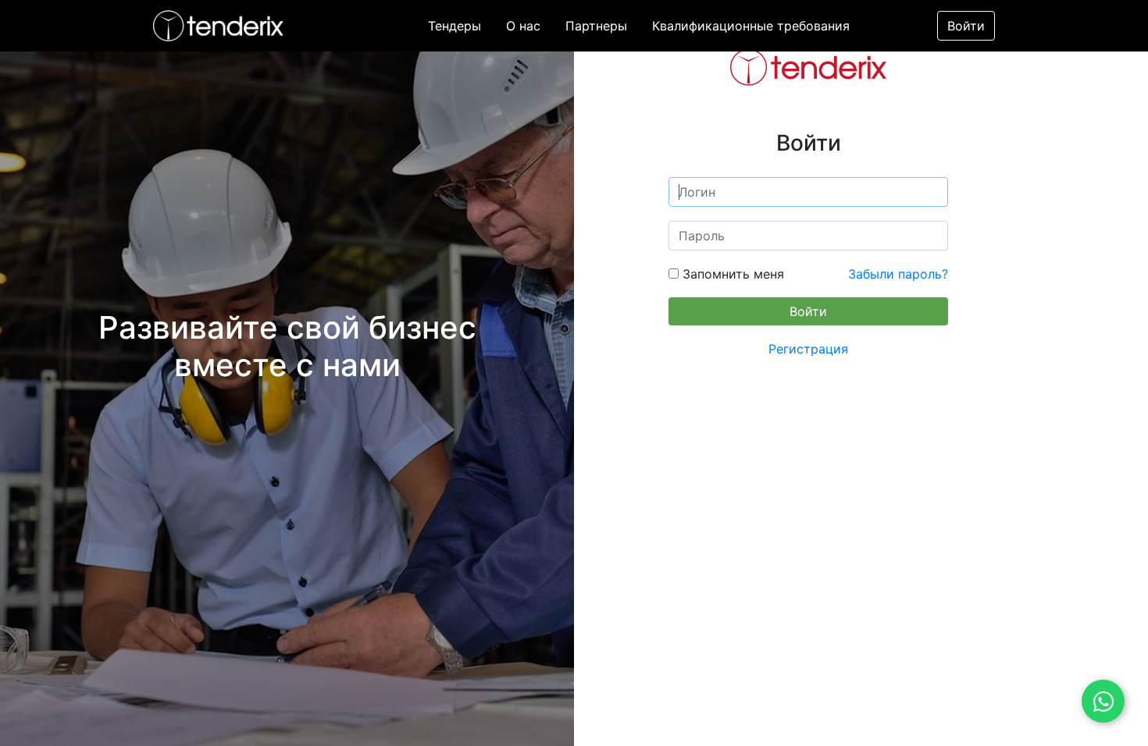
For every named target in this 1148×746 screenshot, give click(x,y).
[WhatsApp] (1103, 701)
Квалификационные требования (751, 26)
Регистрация (808, 349)
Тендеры (454, 26)
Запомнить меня (731, 274)
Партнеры (596, 26)
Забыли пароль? (898, 274)
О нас (523, 26)
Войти (966, 26)
